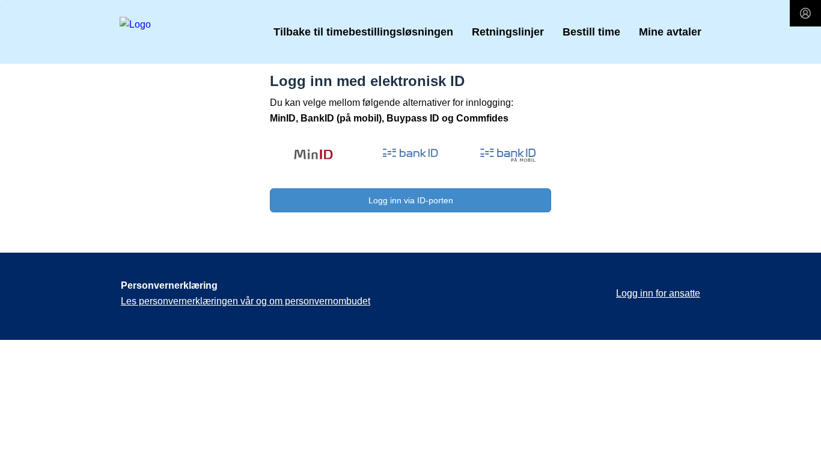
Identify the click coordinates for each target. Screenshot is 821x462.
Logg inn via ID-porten (410, 200)
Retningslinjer (508, 32)
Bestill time (591, 32)
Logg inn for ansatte (658, 293)
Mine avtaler (670, 32)
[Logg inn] (805, 13)
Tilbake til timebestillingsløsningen (363, 32)
